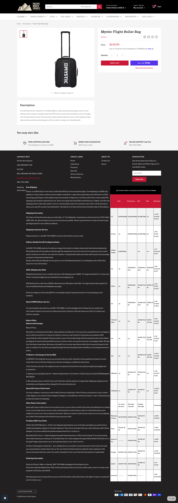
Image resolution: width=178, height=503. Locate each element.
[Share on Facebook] (144, 36)
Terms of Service (76, 174)
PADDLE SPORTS (37, 17)
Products (74, 167)
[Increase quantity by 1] (122, 55)
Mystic (104, 37)
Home (19, 24)
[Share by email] (156, 36)
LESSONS (21, 17)
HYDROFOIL (96, 17)
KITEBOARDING (113, 17)
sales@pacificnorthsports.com (28, 178)
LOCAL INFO (147, 17)
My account (138, 8)
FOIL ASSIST (66, 17)
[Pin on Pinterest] (148, 36)
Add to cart (114, 63)
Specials (73, 171)
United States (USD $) (25, 491)
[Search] (99, 6)
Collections (74, 164)
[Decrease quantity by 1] (111, 55)
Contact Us (105, 161)
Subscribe (139, 179)
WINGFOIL (81, 17)
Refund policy (75, 177)
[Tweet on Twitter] (152, 36)
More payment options (144, 68)
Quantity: (104, 55)
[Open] (5, 497)
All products (27, 24)
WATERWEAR (130, 17)
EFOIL (52, 17)
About (103, 164)
